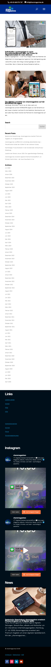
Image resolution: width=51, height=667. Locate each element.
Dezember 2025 (9, 177)
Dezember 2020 (9, 356)
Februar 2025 (9, 210)
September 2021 (10, 327)
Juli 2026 (7, 168)
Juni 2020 (8, 375)
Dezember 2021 (9, 317)
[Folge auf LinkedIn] (16, 661)
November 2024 (9, 220)
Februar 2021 (9, 349)
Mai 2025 (8, 200)
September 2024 (10, 226)
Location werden (10, 400)
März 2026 (8, 171)
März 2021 (8, 346)
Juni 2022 (8, 297)
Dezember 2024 (9, 216)
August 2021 (8, 330)
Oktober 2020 (9, 362)
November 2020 (9, 359)
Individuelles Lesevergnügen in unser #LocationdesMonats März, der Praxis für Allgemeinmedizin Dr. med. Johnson (21, 53)
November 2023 (9, 258)
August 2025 (8, 190)
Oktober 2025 (9, 184)
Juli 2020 (7, 372)
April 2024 (8, 242)
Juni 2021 (8, 336)
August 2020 (8, 369)
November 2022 (9, 281)
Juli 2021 (7, 333)
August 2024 (8, 229)
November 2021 (9, 320)
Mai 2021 (8, 339)
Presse (7, 431)
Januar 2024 (8, 252)
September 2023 (10, 265)
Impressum (8, 654)
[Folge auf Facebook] (7, 661)
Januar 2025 (8, 213)
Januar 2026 (8, 174)
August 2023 (8, 268)
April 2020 (8, 382)
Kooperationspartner (11, 424)
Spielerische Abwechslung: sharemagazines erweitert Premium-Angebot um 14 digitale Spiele (25, 620)
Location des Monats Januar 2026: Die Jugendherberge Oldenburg (24, 153)
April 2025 (8, 203)
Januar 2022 (8, 314)
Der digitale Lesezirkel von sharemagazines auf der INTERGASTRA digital (25, 102)
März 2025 (8, 207)
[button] (44, 10)
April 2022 (8, 304)
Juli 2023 (7, 271)
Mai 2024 (8, 239)
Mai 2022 (8, 301)
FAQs (6, 407)
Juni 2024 (8, 236)
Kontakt (7, 404)
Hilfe (6, 411)
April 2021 (8, 343)
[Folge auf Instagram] (12, 661)
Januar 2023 (8, 275)
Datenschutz (16, 654)
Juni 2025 (8, 197)
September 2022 (10, 288)
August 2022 (8, 291)
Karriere (7, 428)
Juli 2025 (7, 194)
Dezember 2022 (9, 278)
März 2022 (8, 307)
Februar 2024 (9, 249)
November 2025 (9, 181)
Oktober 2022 (9, 284)
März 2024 (8, 245)
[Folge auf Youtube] (21, 661)
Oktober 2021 (9, 323)
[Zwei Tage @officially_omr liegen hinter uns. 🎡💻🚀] (25, 488)
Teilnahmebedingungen (12, 435)
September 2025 (10, 187)
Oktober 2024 (9, 223)
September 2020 (10, 365)
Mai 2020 (8, 378)
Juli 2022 (7, 294)
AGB (22, 654)
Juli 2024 (7, 233)
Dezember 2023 (9, 255)
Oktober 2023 (9, 262)
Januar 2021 (8, 352)
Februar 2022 (9, 310)
